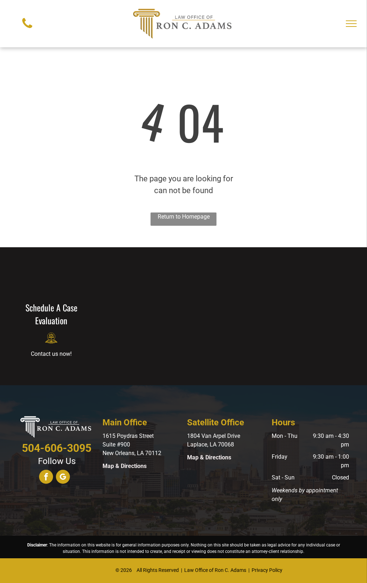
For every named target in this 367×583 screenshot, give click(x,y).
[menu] (351, 23)
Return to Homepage (184, 216)
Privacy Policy (267, 570)
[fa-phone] (27, 30)
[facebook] (46, 478)
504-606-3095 (56, 448)
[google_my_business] (63, 478)
